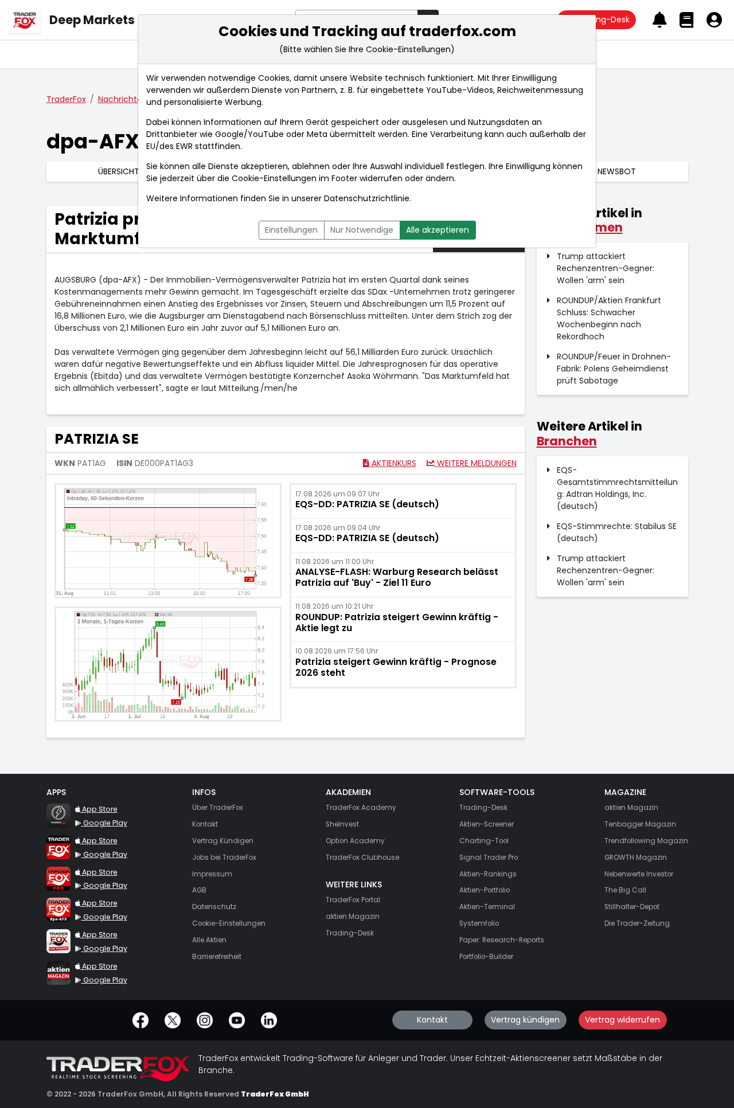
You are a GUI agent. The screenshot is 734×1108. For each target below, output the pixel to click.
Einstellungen (291, 230)
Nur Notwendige (361, 230)
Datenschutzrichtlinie (366, 198)
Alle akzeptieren (437, 230)
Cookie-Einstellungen (274, 178)
